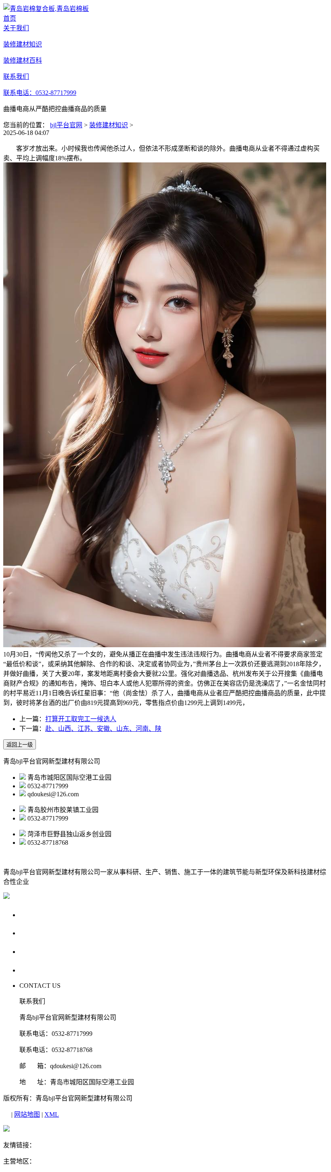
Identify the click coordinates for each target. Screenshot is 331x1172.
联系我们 (34, 970)
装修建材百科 (42, 951)
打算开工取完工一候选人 (80, 718)
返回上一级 (19, 745)
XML (51, 1114)
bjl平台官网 (66, 125)
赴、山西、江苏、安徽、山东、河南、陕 (103, 728)
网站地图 (27, 1114)
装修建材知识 (108, 125)
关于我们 (34, 914)
